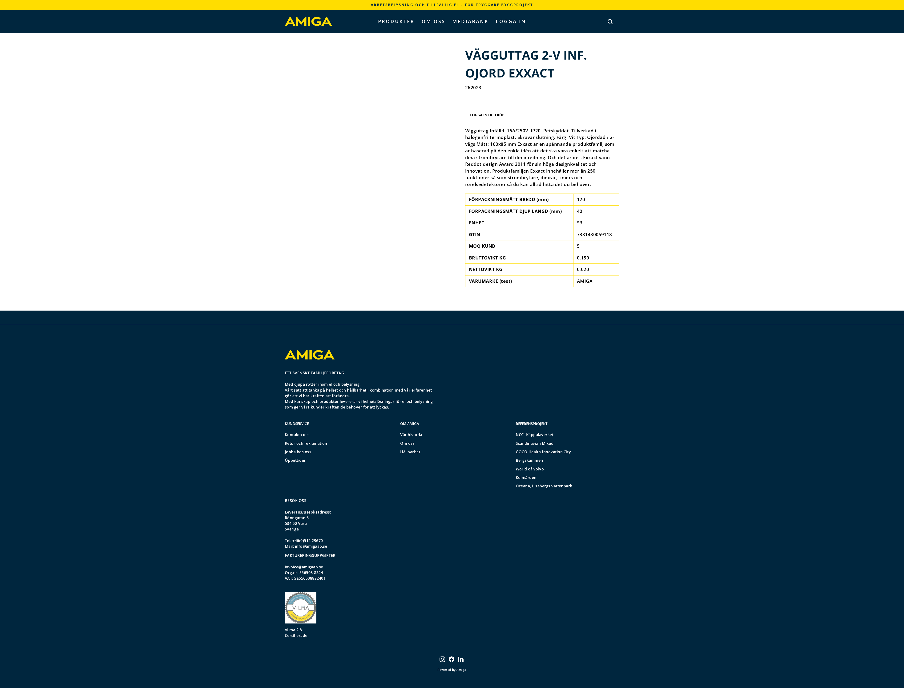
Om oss (433, 21)
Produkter (396, 21)
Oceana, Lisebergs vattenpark (544, 486)
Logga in (511, 21)
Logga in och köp (487, 115)
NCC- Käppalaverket (535, 434)
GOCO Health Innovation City (543, 451)
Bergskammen (529, 460)
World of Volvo (530, 469)
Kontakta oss (297, 434)
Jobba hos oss (298, 451)
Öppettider (295, 460)
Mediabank (470, 21)
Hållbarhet (410, 451)
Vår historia (411, 434)
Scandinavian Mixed (535, 443)
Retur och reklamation (306, 443)
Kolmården (526, 477)
